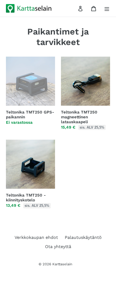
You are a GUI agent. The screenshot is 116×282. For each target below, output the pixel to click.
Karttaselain (62, 264)
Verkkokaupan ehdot (36, 237)
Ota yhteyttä (58, 246)
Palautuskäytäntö (83, 237)
